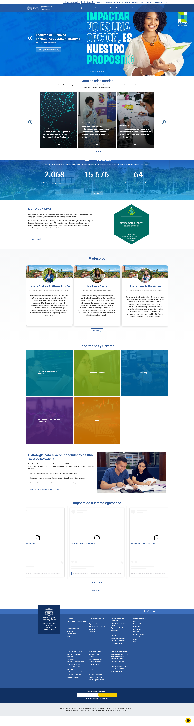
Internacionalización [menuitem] (153, 8)
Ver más (96, 193)
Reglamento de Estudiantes (87, 708)
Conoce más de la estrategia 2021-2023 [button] (44, 489)
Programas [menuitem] (99, 8)
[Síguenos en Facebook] (144, 611)
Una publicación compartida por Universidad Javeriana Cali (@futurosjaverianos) (37, 573)
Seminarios (114, 630)
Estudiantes (136, 621)
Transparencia (71, 669)
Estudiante (109, 2)
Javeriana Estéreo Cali (73, 667)
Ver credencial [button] (35, 239)
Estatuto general (71, 708)
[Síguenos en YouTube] (154, 611)
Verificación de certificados (75, 672)
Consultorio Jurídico (117, 643)
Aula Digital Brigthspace (74, 654)
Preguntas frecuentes (95, 672)
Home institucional (71, 2)
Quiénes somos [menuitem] (86, 8)
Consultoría (114, 635)
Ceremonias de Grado (95, 659)
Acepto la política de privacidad (98, 698)
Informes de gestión (117, 658)
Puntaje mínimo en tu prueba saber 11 (77, 622)
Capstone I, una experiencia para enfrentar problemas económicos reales (135, 134)
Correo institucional (95, 662)
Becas (68, 636)
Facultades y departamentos (75, 662)
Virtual (142, 2)
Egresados (136, 626)
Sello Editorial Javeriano (74, 674)
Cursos (113, 633)
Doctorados (92, 631)
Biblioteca (70, 656)
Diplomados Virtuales (117, 628)
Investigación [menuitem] (124, 8)
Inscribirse (70, 626)
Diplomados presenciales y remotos (119, 624)
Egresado (135, 2)
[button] (90, 71)
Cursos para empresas (118, 638)
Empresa (149, 2)
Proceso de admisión (73, 628)
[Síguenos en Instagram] (151, 611)
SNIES (62, 708)
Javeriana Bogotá (138, 634)
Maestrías (92, 629)
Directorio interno (94, 664)
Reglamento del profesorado (107, 708)
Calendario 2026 (94, 654)
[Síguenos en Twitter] (148, 611)
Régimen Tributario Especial (119, 666)
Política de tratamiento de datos (116, 710)
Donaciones (70, 659)
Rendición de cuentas (117, 664)
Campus (91, 656)
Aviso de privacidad (98, 710)
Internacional (158, 2)
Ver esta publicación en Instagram (83, 543)
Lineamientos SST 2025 (118, 669)
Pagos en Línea (71, 633)
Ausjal (135, 639)
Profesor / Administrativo (122, 2)
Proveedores (137, 629)
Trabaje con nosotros (95, 677)
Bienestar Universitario (125, 708)
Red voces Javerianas (95, 674)
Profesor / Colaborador (140, 624)
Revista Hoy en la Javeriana (97, 680)
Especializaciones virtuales (97, 626)
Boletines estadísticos (117, 661)
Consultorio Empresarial (118, 640)
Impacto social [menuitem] (111, 8)
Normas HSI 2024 (116, 671)
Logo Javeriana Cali (73, 677)
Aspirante (100, 2)
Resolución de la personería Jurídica (78, 710)
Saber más (96, 591)
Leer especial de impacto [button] (47, 50)
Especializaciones (94, 624)
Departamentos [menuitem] (137, 8)
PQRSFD (91, 669)
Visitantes (136, 642)
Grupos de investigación (74, 664)
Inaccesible (70, 631)
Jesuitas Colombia (139, 637)
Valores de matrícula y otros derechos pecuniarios (119, 655)
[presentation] (30, 38)
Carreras (91, 621)
